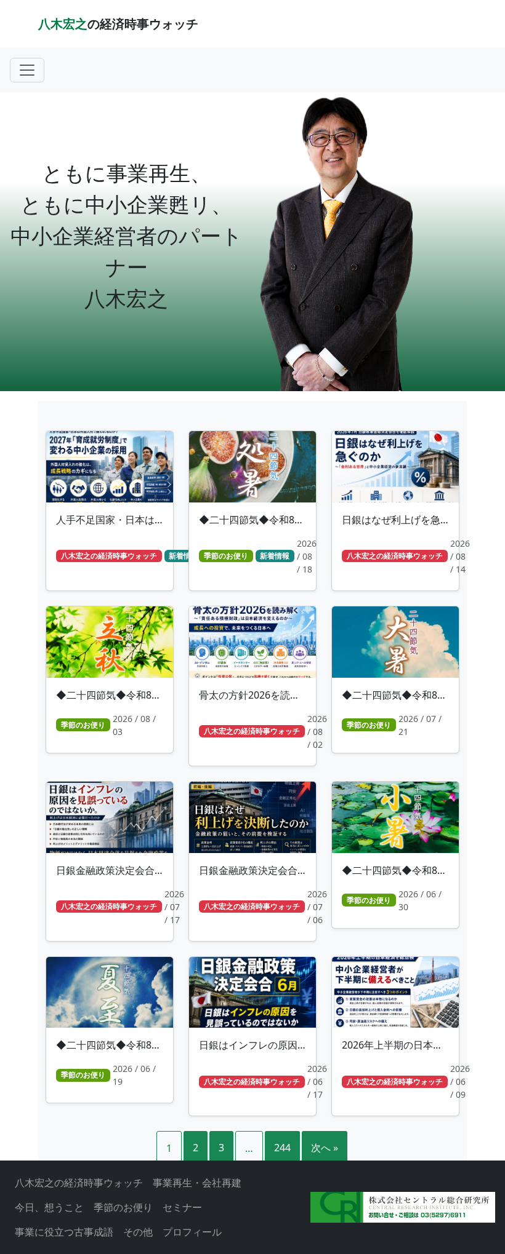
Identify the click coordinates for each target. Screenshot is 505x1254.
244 (282, 1147)
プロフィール (192, 1232)
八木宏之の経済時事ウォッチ (79, 1182)
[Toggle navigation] (27, 70)
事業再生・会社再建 (197, 1182)
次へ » (324, 1147)
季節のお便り (123, 1207)
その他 (138, 1232)
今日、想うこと (49, 1207)
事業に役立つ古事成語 (64, 1232)
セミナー (182, 1207)
